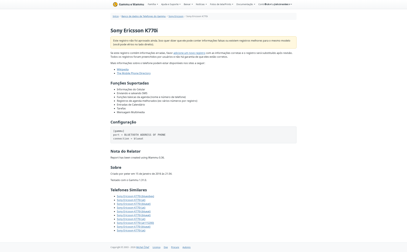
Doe (166, 247)
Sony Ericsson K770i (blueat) (134, 204)
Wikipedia (123, 69)
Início (116, 16)
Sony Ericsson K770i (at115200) (135, 223)
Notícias (200, 4)
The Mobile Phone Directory (134, 73)
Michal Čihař (142, 247)
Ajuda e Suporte (170, 4)
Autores (187, 247)
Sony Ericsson (176, 16)
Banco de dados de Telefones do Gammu (143, 16)
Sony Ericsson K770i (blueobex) (135, 196)
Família (152, 4)
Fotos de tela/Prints (220, 4)
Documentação (244, 4)
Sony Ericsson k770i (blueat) (133, 226)
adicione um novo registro (189, 53)
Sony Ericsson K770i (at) (131, 200)
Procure (175, 247)
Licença (156, 247)
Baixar (187, 4)
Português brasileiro (279, 4)
